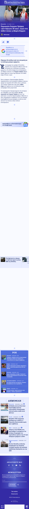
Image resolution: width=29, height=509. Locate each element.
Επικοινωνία (14, 494)
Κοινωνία (3, 24)
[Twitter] (12, 465)
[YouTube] (16, 465)
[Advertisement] (14, 193)
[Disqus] (14, 288)
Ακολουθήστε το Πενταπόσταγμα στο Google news (11, 124)
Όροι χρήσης (14, 491)
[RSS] (20, 465)
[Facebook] (9, 465)
